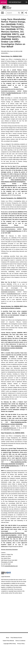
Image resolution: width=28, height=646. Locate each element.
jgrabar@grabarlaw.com (13, 293)
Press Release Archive (16, 637)
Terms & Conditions (20, 640)
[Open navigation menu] (2, 12)
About (7, 637)
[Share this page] (26, 12)
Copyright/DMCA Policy (9, 643)
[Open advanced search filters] (22, 12)
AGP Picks (3, 2)
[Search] (19, 12)
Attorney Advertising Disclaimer (9, 549)
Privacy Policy (21, 643)
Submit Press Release (8, 640)
